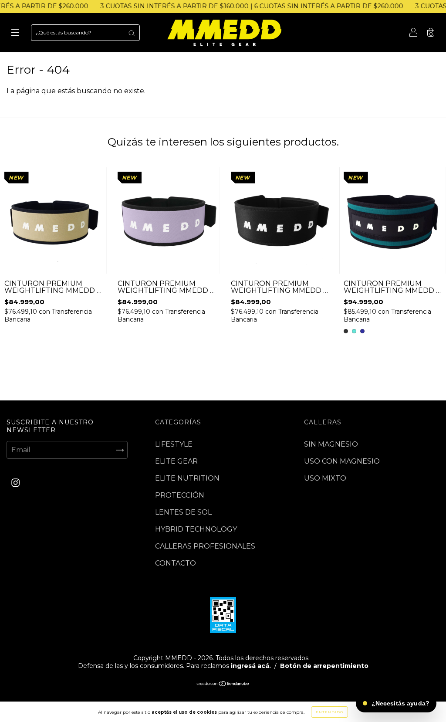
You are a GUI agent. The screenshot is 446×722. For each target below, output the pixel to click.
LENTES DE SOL (183, 512)
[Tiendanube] (223, 684)
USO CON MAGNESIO (342, 461)
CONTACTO (175, 563)
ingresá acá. (251, 666)
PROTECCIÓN (179, 495)
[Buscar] (131, 33)
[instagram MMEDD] (15, 483)
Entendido (329, 712)
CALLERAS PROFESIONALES (205, 546)
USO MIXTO (325, 478)
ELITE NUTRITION (187, 478)
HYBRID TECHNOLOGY (196, 529)
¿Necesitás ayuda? (400, 703)
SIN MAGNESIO (331, 444)
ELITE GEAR (176, 461)
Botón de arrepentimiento (324, 666)
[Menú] (15, 33)
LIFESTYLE (174, 444)
